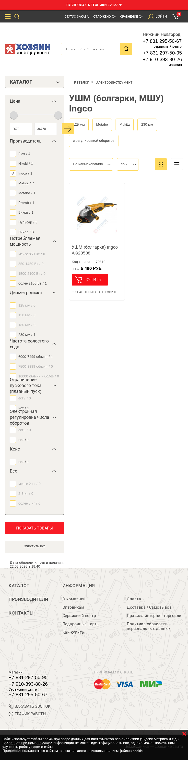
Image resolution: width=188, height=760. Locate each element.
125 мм (79, 124)
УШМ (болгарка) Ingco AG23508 (95, 250)
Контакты (21, 613)
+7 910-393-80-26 (162, 59)
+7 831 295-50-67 (162, 41)
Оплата (134, 599)
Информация (78, 585)
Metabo (102, 124)
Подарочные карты (81, 624)
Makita (124, 124)
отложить (108, 292)
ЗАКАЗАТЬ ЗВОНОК (32, 706)
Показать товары (34, 528)
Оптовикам (73, 607)
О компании (74, 599)
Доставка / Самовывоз (149, 607)
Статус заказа (77, 16)
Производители (28, 599)
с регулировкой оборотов (94, 141)
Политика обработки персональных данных (149, 626)
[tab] (34, 101)
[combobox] (91, 164)
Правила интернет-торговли (154, 616)
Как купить (73, 632)
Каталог (19, 585)
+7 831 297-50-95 (162, 52)
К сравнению (84, 292)
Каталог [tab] (21, 82)
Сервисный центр (79, 616)
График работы (30, 714)
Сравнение (131, 16)
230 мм (147, 124)
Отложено (104, 16)
